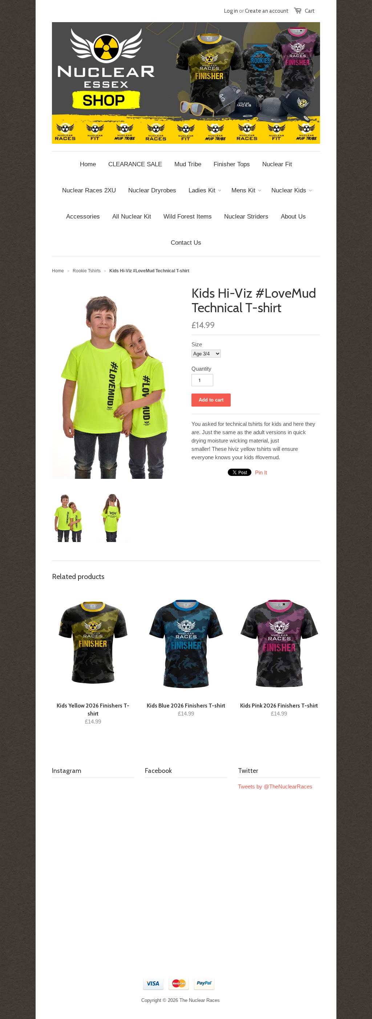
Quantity (201, 369)
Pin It (261, 472)
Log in (231, 11)
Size (196, 344)
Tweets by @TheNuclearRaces (275, 786)
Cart (310, 11)
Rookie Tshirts (87, 270)
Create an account (266, 11)
